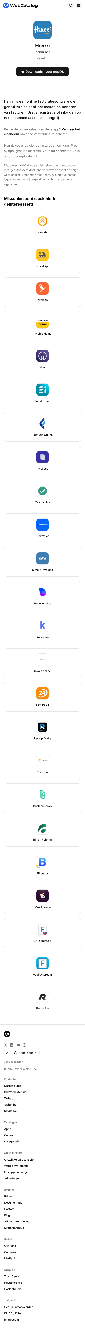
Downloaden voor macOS (45, 72)
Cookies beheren (13, 1061)
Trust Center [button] (12, 1276)
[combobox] (26, 1053)
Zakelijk (42, 58)
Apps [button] (7, 1129)
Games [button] (8, 1135)
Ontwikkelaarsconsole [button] (19, 1159)
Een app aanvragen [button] (16, 1172)
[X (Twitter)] (5, 1045)
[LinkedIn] (11, 1045)
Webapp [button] (9, 1098)
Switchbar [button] (11, 1104)
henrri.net (43, 52)
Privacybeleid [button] (13, 1282)
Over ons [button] (10, 1245)
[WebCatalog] (7, 1034)
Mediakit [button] (10, 1258)
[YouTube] (18, 1045)
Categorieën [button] (12, 1141)
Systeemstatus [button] (14, 1227)
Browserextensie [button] (15, 1092)
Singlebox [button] (10, 1110)
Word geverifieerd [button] (16, 1165)
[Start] (20, 5)
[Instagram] (24, 1045)
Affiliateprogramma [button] (16, 1221)
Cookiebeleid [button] (13, 1289)
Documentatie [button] (13, 1202)
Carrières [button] (10, 1252)
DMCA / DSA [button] (12, 1313)
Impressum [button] (11, 1319)
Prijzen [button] (8, 1196)
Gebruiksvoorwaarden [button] (18, 1307)
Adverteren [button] (11, 1178)
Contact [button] (9, 1209)
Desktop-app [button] (13, 1085)
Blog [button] (7, 1215)
